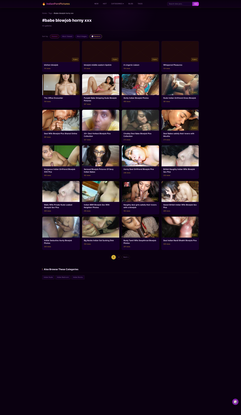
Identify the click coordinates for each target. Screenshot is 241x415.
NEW (96, 4)
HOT (105, 4)
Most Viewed (67, 36)
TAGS (140, 4)
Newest (54, 36)
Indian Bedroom (63, 277)
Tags (50, 13)
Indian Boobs (78, 277)
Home (44, 13)
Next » (125, 257)
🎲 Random (96, 36)
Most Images (82, 36)
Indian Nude (48, 277)
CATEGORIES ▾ (117, 4)
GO (195, 4)
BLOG (130, 4)
